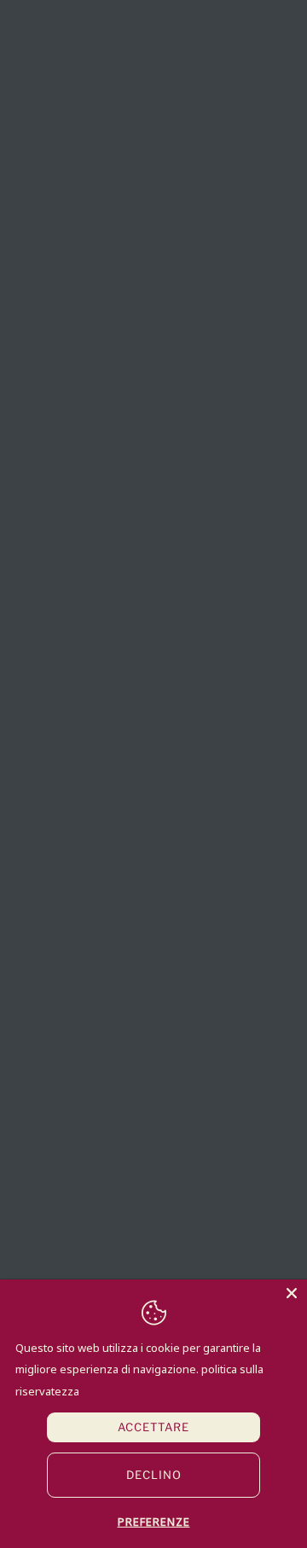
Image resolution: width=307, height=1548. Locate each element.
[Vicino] (291, 1294)
